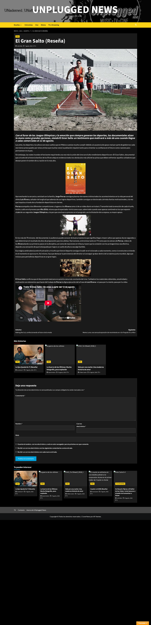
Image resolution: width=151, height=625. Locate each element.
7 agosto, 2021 (29, 46)
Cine (36, 25)
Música (43, 25)
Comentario (20, 396)
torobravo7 (20, 370)
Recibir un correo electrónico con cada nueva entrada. (37, 452)
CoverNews (86, 516)
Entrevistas (29, 25)
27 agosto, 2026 (29, 370)
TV (15, 510)
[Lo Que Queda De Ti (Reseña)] (29, 354)
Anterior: (33, 331)
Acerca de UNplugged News (36, 510)
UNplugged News (75, 9)
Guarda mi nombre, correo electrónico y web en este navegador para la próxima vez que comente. (53, 444)
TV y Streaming (53, 25)
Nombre (18, 424)
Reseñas (17, 25)
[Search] (136, 25)
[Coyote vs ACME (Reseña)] (100, 478)
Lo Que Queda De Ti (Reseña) (26, 367)
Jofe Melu (19, 46)
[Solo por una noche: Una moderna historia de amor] (91, 354)
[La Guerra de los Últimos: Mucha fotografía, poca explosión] (60, 354)
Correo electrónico (81, 425)
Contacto (21, 510)
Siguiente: (109, 331)
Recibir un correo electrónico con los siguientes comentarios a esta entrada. (45, 448)
